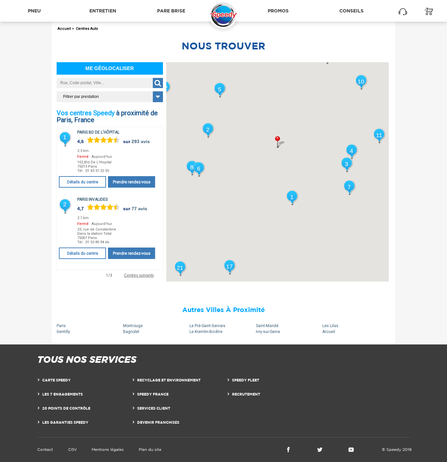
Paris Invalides (92, 199)
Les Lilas (330, 325)
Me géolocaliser (109, 68)
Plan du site (150, 449)
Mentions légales (108, 449)
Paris (61, 325)
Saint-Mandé (267, 325)
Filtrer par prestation (81, 96)
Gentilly (63, 331)
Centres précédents (76, 275)
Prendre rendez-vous (132, 182)
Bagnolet (131, 331)
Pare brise (171, 10)
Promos (278, 10)
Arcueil (328, 331)
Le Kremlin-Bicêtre (206, 331)
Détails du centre (82, 182)
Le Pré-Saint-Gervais (207, 325)
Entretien (102, 10)
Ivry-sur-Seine (268, 331)
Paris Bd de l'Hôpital (98, 132)
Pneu (34, 10)
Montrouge (133, 325)
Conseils (351, 10)
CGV (72, 449)
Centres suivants (139, 275)
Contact (45, 449)
